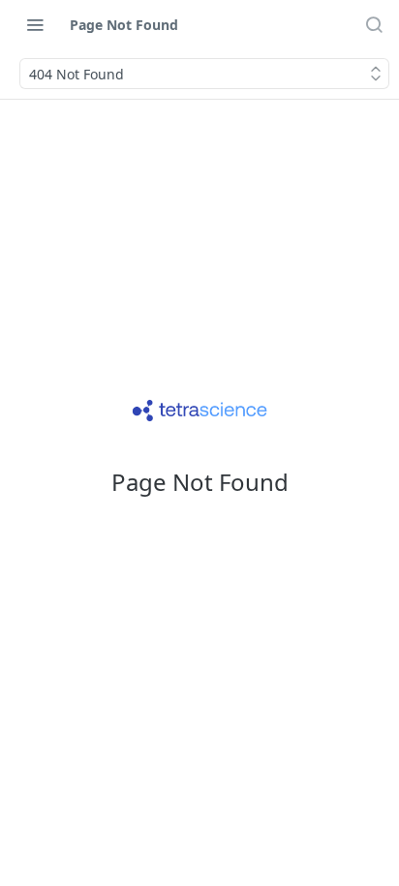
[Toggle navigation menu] (34, 24)
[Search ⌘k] (373, 24)
